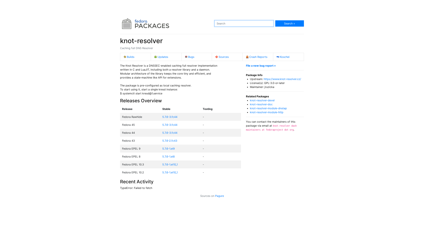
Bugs (191, 57)
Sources (224, 57)
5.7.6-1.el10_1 (170, 164)
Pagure (219, 196)
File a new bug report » (261, 65)
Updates (163, 57)
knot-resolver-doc (261, 104)
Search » (289, 23)
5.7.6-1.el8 (168, 156)
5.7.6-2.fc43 (169, 140)
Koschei (285, 57)
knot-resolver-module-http (266, 112)
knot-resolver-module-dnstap (268, 108)
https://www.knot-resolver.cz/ (282, 79)
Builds (130, 57)
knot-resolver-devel (262, 100)
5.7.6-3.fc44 (169, 117)
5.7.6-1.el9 (168, 148)
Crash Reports (258, 57)
